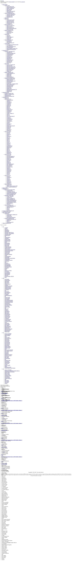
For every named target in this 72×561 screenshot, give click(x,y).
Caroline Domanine (8, 247)
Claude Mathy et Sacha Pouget (10, 258)
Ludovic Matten (7, 324)
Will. (5, 379)
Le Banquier (7, 318)
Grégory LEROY (5, 448)
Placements (6, 352)
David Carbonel (4, 427)
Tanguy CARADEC (8, 369)
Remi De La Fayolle (8, 355)
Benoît (3, 402)
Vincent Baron (7, 376)
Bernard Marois (7, 243)
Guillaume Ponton (8, 287)
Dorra (6, 269)
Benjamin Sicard (7, 241)
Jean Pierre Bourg (8, 304)
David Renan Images (8, 266)
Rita (5, 359)
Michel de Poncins (8, 329)
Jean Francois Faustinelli (9, 301)
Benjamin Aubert (7, 240)
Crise (5, 262)
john (5, 307)
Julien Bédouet (7, 311)
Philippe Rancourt (5, 516)
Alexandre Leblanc (8, 234)
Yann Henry (7, 382)
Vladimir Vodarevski (8, 378)
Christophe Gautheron (8, 254)
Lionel (6, 322)
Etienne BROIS (7, 273)
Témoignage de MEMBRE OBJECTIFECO (12, 370)
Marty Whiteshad (4, 493)
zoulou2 (6, 383)
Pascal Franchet (7, 342)
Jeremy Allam (4, 472)
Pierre (6, 348)
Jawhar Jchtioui (7, 298)
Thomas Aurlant (7, 374)
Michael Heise (7, 327)
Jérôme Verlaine (7, 306)
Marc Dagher (7, 325)
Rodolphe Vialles (7, 360)
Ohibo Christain (7, 335)
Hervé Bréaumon (7, 292)
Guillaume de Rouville (8, 285)
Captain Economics (8, 246)
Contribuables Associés (8, 260)
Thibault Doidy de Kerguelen (9, 371)
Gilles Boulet (7, 281)
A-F (3, 226)
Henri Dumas (7, 291)
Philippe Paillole (7, 346)
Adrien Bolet (7, 231)
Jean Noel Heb (7, 303)
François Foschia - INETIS (9, 276)
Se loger (6, 364)
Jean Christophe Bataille (9, 300)
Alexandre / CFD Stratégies (9, 233)
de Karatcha (7, 267)
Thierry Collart (7, 372)
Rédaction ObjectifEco (8, 354)
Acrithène (6, 227)
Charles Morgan (7, 251)
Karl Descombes (7, 314)
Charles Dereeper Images (9, 250)
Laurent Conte (7, 315)
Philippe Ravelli (4, 517)
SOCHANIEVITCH (5, 536)
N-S (3, 332)
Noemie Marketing (8, 334)
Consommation (7, 259)
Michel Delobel (7, 330)
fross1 (6, 277)
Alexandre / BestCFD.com (9, 232)
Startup (6, 366)
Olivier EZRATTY (8, 338)
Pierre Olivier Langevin (8, 350)
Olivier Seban (7, 341)
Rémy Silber (7, 357)
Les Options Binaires (8, 321)
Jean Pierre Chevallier (5, 471)
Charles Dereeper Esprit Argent (10, 249)
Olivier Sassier (7, 340)
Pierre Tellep (7, 351)
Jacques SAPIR (7, 297)
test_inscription (4, 543)
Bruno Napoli (7, 244)
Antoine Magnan (7, 237)
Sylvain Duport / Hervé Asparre (7, 540)
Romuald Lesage (4, 532)
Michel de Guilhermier (8, 328)
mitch (3, 501)
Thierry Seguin (7, 373)
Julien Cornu (7, 312)
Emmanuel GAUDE (8, 270)
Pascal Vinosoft (7, 343)
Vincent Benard (7, 377)
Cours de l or (7, 261)
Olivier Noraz (7, 339)
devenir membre (11, 1)
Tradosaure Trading (8, 375)
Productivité (7, 353)
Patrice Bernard (7, 344)
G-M (3, 278)
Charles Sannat (7, 252)
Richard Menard (7, 358)
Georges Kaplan (7, 280)
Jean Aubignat (7, 299)
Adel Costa (6, 229)
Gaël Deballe (7, 279)
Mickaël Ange (7, 331)
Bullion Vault (7, 245)
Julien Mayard (7, 313)
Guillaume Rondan (8, 288)
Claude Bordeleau (8, 256)
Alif (5, 236)
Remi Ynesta (7, 356)
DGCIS (6, 268)
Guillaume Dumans (8, 286)
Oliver (6, 336)
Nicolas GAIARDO (8, 333)
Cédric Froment (7, 248)
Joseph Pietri (7, 310)
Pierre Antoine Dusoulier (9, 349)
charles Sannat (7, 253)
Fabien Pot (6, 275)
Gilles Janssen (7, 282)
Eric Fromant (7, 271)
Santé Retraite (7, 363)
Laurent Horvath (7, 316)
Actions (6, 228)
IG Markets (6, 294)
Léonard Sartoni (7, 320)
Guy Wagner (7, 289)
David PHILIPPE (8, 265)
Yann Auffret (7, 381)
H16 (5, 290)
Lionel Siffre (7, 323)
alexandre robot (7, 235)
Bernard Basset (4, 403)
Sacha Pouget (7, 361)
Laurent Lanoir (7, 317)
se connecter (23, 1)
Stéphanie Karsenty (8, 367)
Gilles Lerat (7, 283)
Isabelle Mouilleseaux (8, 295)
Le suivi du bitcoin (8, 319)
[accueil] (2, 0)
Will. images (7, 380)
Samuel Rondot (7, 362)
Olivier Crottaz (7, 337)
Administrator (7, 230)
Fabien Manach (7, 274)
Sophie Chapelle (7, 365)
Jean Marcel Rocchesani (9, 302)
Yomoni (3, 558)
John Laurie (7, 308)
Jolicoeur (6, 309)
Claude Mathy (7, 257)
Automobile (7, 238)
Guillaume (3, 449)
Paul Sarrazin (7, 345)
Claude (6, 255)
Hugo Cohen (7, 293)
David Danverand (8, 264)
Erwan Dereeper (7, 272)
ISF (5, 296)
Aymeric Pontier (7, 239)
